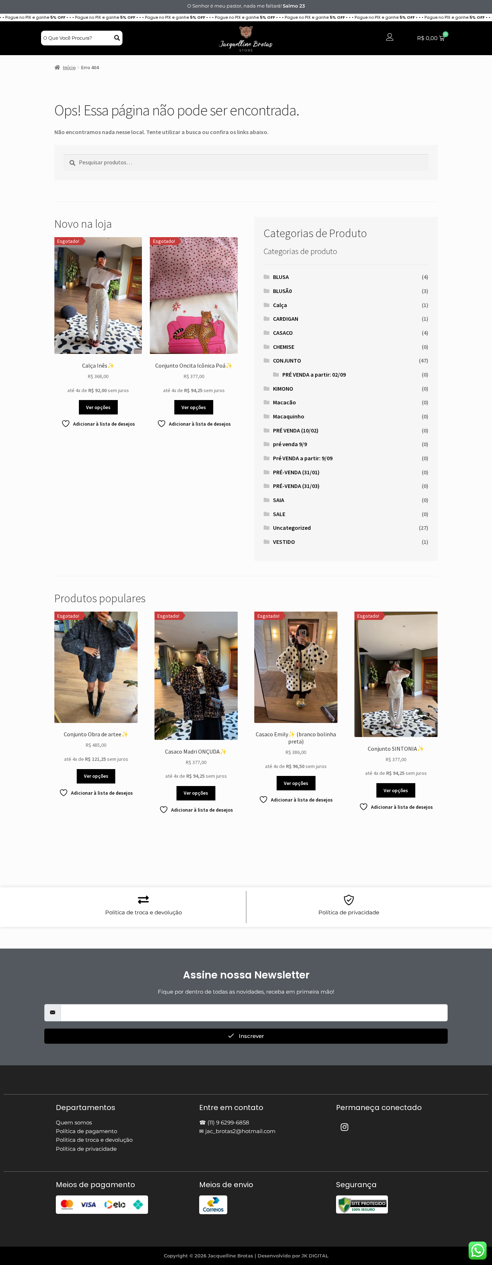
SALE (279, 514)
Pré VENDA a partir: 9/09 (302, 458)
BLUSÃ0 (282, 290)
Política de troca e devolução (143, 912)
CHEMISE (283, 346)
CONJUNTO (287, 360)
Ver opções (98, 407)
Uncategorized (292, 527)
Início (69, 67)
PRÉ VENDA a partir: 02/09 (314, 374)
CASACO (283, 332)
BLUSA (281, 276)
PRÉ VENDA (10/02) (295, 430)
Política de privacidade (348, 912)
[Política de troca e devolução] (143, 900)
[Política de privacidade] (349, 900)
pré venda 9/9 (290, 444)
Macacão (284, 402)
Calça (280, 305)
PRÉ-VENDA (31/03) (296, 485)
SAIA (278, 499)
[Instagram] (344, 1127)
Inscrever (250, 1036)
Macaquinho (288, 416)
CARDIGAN (285, 318)
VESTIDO (284, 541)
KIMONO (283, 388)
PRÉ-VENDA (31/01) (296, 472)
